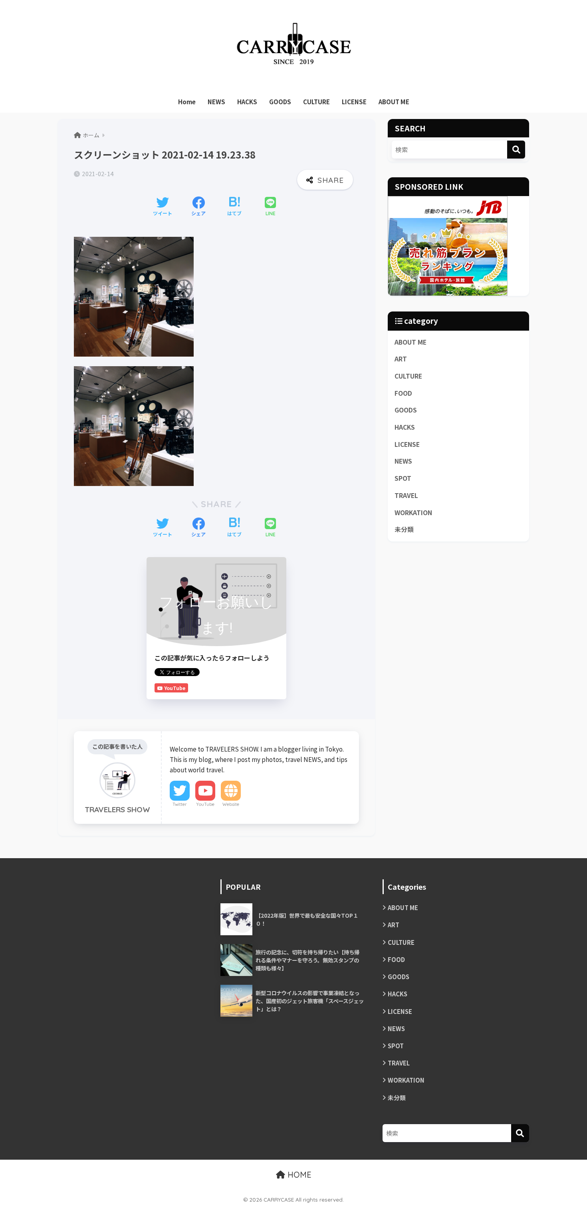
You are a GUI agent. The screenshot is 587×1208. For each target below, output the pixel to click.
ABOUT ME (394, 101)
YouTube (205, 804)
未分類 (404, 529)
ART (401, 358)
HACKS (247, 101)
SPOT (403, 478)
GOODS (280, 101)
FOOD (403, 393)
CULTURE (316, 101)
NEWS (216, 101)
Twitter (180, 804)
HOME (298, 1175)
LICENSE (354, 101)
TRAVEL (406, 495)
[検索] (516, 150)
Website (230, 804)
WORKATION (413, 512)
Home (187, 101)
